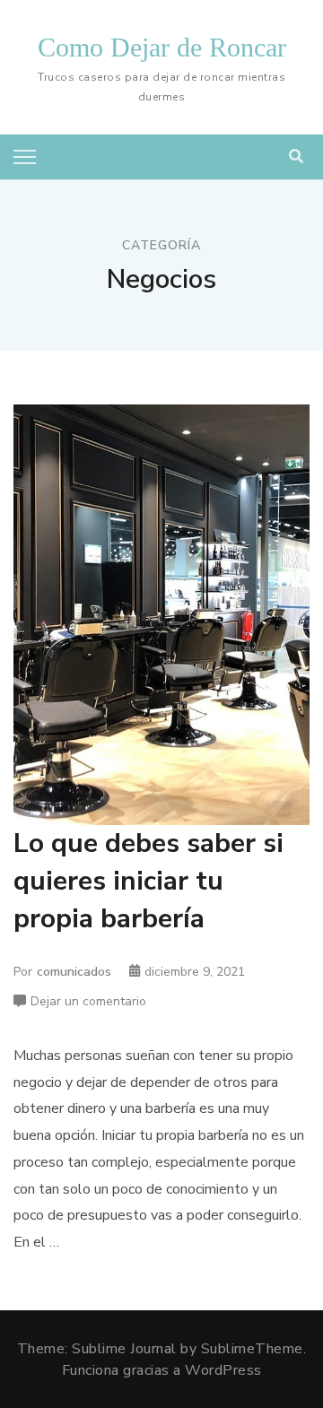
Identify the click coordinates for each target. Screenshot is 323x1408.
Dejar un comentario (88, 1002)
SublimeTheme (252, 1349)
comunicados (74, 971)
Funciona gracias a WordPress (162, 1370)
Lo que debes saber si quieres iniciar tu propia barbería (148, 881)
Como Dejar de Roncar (162, 47)
